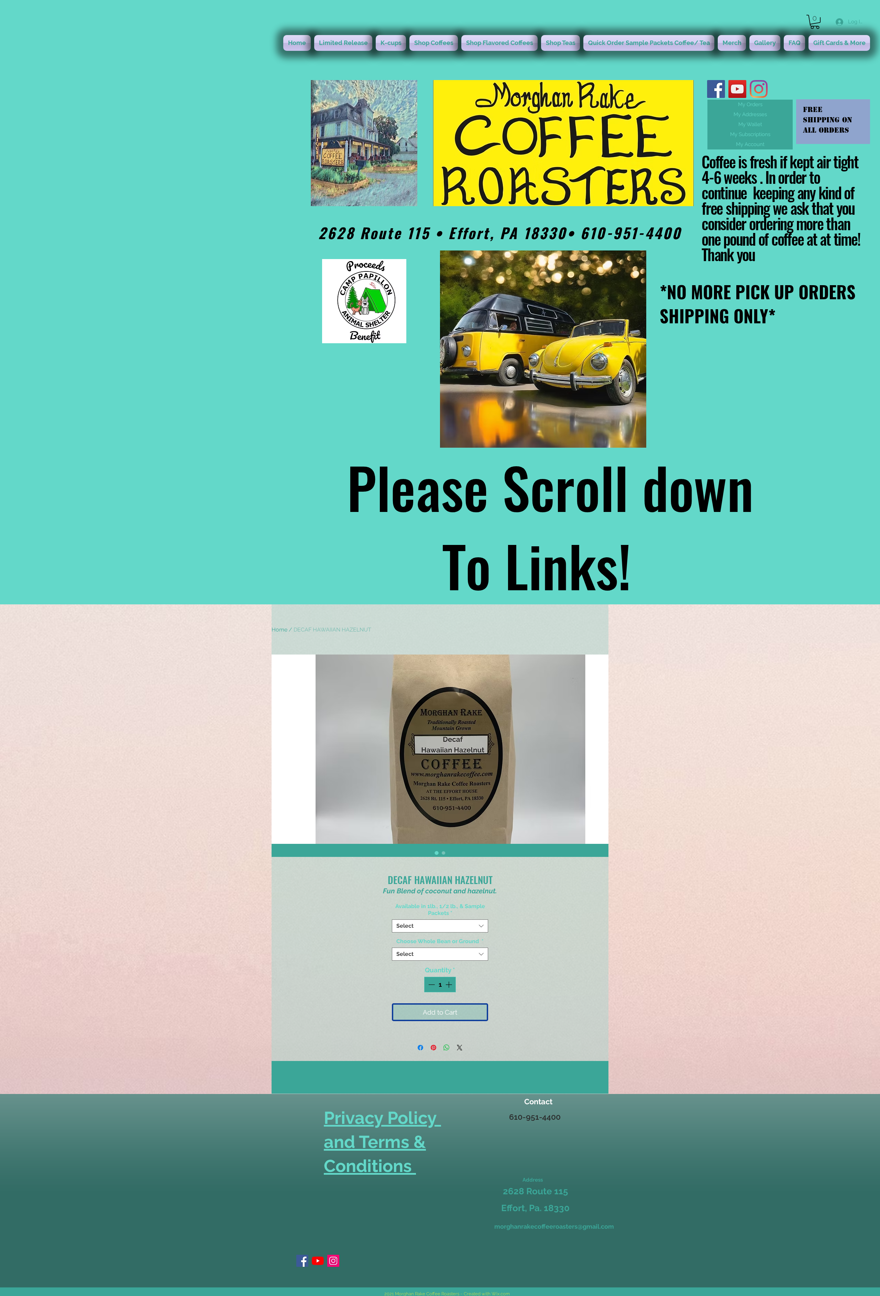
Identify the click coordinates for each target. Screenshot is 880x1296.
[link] (814, 22)
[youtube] (737, 89)
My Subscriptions (750, 134)
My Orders (750, 104)
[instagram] (759, 89)
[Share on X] (459, 1047)
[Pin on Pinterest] (433, 1047)
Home (279, 629)
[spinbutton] (440, 984)
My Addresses (750, 114)
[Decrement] (431, 984)
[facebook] (716, 89)
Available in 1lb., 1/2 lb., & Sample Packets (440, 909)
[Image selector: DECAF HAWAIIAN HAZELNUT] (436, 852)
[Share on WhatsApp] (446, 1047)
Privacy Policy (382, 1118)
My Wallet (750, 124)
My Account (750, 144)
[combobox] (440, 925)
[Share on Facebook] (420, 1047)
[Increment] (449, 984)
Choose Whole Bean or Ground (440, 941)
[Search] (601, 354)
